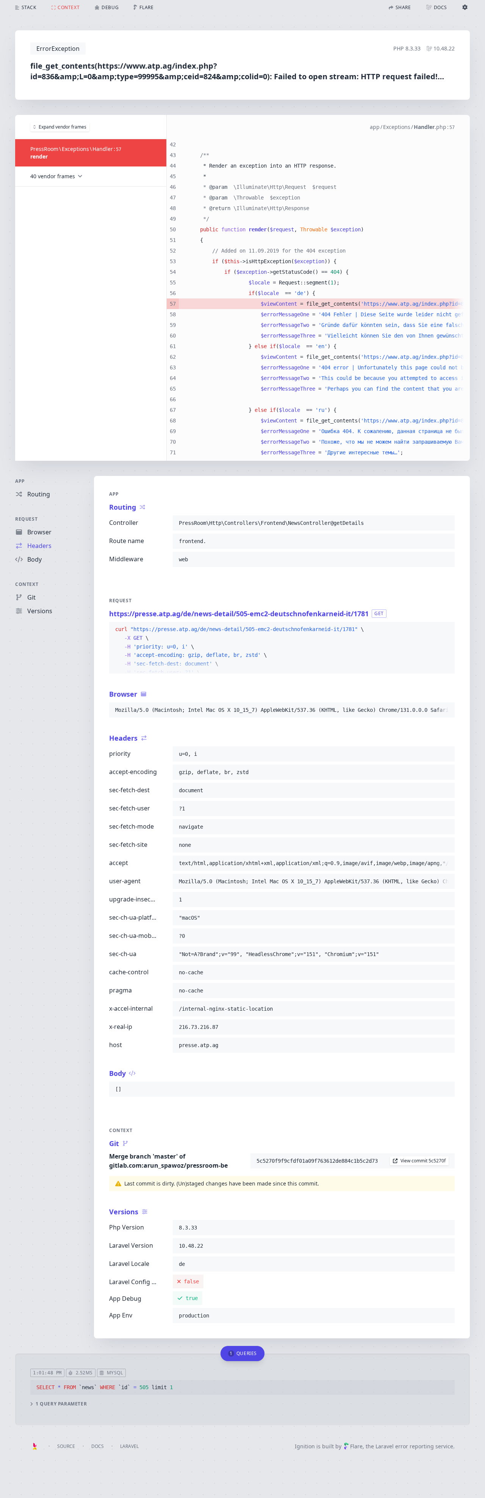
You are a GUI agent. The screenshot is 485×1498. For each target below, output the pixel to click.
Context (26, 584)
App (20, 481)
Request (26, 519)
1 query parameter (61, 1404)
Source (66, 1446)
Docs (97, 1446)
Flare (356, 1446)
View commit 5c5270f (423, 1160)
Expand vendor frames (62, 127)
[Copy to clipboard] (445, 523)
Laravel (129, 1446)
